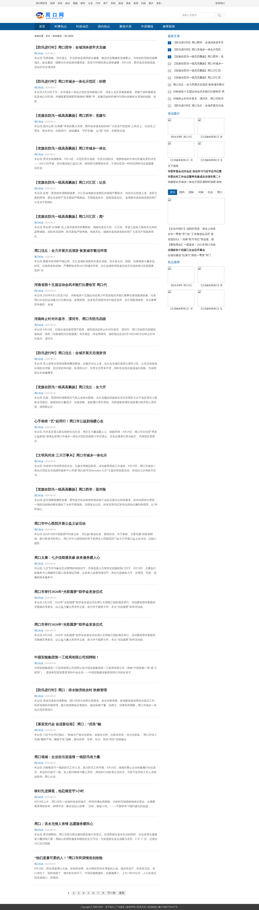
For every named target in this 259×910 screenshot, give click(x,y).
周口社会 (38, 53)
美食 (128, 3)
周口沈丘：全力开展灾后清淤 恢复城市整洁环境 (70, 251)
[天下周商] (196, 223)
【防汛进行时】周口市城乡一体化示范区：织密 (70, 81)
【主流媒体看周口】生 (211, 160)
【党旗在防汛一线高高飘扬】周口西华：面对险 (70, 489)
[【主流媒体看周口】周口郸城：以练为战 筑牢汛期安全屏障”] (211, 126)
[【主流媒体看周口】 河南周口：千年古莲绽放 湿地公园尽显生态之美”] (181, 149)
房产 (105, 3)
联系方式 (141, 907)
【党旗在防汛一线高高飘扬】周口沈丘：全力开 (70, 387)
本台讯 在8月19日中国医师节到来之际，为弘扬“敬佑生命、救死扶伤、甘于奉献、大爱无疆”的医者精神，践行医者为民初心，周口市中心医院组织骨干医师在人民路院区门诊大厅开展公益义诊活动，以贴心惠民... (95, 539)
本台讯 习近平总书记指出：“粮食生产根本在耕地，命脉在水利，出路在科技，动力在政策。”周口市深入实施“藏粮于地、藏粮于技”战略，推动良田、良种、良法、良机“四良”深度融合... (95, 737)
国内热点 (104, 26)
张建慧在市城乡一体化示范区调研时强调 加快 (195, 182)
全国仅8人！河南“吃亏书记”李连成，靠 (191, 239)
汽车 (98, 3)
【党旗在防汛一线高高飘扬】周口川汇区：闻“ (69, 216)
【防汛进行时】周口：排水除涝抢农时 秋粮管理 (70, 690)
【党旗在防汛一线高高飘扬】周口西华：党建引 (70, 115)
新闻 (52, 3)
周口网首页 (41, 3)
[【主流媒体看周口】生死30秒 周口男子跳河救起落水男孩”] (211, 149)
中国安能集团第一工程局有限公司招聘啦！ (66, 657)
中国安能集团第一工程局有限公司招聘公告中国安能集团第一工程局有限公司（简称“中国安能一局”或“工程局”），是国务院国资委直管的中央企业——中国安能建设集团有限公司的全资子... (95, 670)
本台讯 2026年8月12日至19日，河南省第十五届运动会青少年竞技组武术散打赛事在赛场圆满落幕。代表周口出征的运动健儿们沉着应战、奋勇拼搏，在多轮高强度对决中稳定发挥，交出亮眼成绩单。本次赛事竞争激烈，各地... (95, 300)
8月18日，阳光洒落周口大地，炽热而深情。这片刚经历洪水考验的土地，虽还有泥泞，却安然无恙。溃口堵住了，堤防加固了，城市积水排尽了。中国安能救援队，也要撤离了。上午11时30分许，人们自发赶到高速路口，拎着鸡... (95, 873)
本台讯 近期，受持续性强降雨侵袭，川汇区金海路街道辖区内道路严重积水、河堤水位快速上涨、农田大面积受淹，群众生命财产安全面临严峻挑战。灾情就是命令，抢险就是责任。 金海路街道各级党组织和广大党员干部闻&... (95, 198)
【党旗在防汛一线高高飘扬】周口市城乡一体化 (70, 148)
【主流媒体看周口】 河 (181, 160)
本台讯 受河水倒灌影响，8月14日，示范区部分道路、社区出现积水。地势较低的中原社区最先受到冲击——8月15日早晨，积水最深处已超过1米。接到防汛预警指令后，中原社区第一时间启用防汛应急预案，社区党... (95, 164)
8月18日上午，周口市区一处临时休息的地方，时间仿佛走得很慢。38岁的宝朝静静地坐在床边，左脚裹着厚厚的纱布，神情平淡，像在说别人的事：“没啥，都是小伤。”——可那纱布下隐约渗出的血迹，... (94, 804)
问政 (143, 3)
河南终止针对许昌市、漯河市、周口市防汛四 (198, 98)
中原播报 (147, 26)
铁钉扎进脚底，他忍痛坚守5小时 (59, 791)
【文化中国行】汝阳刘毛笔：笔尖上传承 (192, 228)
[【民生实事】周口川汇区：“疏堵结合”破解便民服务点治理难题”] (181, 126)
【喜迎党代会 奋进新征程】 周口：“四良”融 (67, 724)
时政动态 (82, 26)
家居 (136, 3)
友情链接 (152, 907)
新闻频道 (57, 36)
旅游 (121, 3)
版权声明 (130, 907)
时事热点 (61, 26)
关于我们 (109, 907)
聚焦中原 (125, 26)
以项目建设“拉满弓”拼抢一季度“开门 (189, 255)
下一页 (111, 893)
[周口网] (49, 19)
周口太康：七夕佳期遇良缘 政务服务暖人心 (67, 557)
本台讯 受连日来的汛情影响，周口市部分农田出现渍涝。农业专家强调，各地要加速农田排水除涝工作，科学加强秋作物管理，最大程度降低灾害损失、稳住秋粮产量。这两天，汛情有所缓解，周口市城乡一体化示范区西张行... (95, 705)
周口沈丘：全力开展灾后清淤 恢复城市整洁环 (198, 84)
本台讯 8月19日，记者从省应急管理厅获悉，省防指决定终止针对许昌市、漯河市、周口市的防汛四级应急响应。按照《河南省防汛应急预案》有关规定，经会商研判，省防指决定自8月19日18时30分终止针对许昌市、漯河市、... (95, 334)
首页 (42, 26)
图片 (151, 3)
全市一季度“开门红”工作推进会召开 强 (190, 234)
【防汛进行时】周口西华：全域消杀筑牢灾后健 (70, 47)
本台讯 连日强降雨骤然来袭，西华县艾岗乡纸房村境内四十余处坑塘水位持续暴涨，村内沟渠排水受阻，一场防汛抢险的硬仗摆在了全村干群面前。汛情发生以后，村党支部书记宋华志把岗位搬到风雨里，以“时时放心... (96, 505)
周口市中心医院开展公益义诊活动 (60, 523)
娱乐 (67, 3)
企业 (90, 3)
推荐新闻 (169, 26)
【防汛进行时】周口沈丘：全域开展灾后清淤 (198, 105)
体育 (60, 3)
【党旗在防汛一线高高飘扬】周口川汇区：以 (198, 70)
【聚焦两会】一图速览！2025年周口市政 (192, 244)
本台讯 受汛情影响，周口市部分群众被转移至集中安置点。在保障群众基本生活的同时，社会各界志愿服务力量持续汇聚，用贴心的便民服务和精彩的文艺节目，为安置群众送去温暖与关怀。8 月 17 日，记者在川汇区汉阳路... (95, 839)
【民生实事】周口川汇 (181, 136)
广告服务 (120, 907)
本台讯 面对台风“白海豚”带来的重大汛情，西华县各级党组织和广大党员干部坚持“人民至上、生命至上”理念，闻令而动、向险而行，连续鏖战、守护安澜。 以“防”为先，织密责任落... (95, 128)
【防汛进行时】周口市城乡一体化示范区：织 (198, 49)
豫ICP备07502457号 (168, 907)
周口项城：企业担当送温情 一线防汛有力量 (67, 757)
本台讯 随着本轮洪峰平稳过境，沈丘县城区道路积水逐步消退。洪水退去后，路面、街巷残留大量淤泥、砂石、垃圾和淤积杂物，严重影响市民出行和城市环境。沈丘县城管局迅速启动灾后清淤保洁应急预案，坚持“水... (95, 266)
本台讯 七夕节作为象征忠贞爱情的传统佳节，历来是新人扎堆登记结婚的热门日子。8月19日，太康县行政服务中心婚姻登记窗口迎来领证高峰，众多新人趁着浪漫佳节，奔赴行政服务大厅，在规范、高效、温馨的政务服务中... (95, 573)
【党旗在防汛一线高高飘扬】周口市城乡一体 (198, 63)
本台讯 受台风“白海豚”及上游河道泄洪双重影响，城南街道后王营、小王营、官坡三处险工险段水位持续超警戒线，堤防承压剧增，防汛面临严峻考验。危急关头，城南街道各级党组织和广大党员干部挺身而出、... (95, 232)
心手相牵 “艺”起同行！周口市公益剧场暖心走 (69, 421)
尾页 (121, 893)
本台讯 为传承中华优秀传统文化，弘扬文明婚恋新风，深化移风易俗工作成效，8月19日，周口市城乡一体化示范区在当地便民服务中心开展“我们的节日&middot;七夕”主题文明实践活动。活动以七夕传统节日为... (95, 471)
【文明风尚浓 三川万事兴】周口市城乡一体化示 (70, 455)
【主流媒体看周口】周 (211, 136)
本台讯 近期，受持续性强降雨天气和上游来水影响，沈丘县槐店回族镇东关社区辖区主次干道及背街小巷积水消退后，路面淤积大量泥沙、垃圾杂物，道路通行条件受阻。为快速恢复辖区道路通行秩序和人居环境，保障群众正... (95, 402)
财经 (83, 3)
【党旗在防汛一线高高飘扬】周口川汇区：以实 (70, 182)
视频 (75, 3)
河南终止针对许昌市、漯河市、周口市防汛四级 (70, 319)
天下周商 (173, 166)
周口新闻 (68, 36)
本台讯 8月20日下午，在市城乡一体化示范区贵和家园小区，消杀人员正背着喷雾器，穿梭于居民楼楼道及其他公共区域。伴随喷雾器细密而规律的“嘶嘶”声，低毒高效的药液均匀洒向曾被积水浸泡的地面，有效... (95, 97)
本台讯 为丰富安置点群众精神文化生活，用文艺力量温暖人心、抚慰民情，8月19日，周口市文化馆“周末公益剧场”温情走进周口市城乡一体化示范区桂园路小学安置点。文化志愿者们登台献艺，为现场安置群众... (95, 436)
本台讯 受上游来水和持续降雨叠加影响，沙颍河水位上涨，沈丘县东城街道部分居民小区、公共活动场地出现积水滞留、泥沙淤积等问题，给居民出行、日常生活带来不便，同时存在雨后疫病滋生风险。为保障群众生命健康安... (95, 368)
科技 (113, 3)
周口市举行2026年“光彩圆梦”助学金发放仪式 (68, 592)
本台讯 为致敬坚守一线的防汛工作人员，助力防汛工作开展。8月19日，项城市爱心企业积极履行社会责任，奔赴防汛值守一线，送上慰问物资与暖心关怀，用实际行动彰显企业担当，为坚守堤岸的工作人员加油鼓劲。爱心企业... (95, 772)
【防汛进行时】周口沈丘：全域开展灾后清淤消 (70, 353)
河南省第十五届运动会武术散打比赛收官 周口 (198, 91)
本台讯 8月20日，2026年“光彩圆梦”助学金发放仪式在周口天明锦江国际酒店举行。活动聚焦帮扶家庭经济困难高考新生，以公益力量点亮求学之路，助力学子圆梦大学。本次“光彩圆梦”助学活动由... (94, 604)
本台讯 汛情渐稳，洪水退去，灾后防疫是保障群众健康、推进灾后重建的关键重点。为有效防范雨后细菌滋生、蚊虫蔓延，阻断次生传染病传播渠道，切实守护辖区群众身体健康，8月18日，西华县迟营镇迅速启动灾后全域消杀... (95, 63)
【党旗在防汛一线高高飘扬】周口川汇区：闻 (198, 77)
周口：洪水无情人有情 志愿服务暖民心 (63, 824)
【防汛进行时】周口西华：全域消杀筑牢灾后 (198, 42)
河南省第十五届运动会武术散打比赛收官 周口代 (70, 285)
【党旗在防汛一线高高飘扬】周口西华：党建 (198, 56)
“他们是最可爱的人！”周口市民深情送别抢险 (68, 858)
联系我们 (220, 3)
